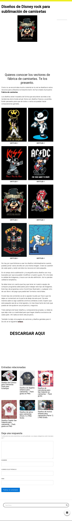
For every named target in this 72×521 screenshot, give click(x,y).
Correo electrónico (9, 469)
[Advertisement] (27, 57)
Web (2, 478)
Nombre (4, 460)
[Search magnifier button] (67, 505)
